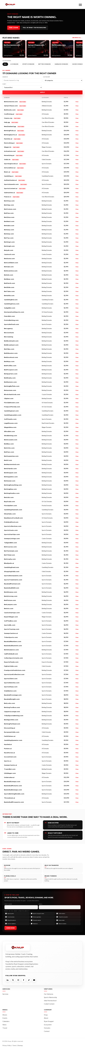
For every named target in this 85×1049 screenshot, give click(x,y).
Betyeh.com (8, 250)
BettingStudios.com (11, 493)
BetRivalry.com (10, 378)
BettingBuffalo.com (11, 386)
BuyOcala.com (9, 501)
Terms (14, 1045)
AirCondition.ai (13, 168)
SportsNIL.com (9, 625)
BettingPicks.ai (14, 130)
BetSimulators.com (11, 650)
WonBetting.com (10, 435)
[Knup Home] (10, 4)
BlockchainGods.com (12, 394)
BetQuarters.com (10, 374)
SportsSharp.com (10, 687)
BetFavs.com (9, 452)
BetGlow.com (9, 217)
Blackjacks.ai (9, 563)
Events (4, 1018)
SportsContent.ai (14, 188)
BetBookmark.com (11, 341)
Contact (47, 1031)
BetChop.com (9, 201)
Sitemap (20, 1045)
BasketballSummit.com (13, 645)
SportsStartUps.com (12, 534)
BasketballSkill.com (11, 588)
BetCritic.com (9, 448)
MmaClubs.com (10, 514)
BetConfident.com (11, 262)
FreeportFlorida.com (12, 407)
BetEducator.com (11, 353)
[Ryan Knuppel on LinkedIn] (7, 980)
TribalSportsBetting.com (13, 715)
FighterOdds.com (11, 666)
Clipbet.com (8, 398)
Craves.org (12, 118)
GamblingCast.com (11, 411)
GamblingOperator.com (13, 740)
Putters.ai (8, 748)
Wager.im (11, 147)
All (5, 64)
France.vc (11, 197)
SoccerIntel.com (10, 757)
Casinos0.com (9, 254)
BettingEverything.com (13, 485)
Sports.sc (7, 761)
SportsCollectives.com (12, 526)
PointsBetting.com (11, 320)
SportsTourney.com (11, 629)
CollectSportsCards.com (13, 658)
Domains (47, 1028)
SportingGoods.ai (15, 163)
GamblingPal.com (11, 299)
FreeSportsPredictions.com (14, 670)
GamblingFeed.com (11, 567)
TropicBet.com (9, 769)
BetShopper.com (10, 472)
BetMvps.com (9, 361)
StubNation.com (10, 691)
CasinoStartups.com (12, 612)
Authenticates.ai (14, 180)
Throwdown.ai (9, 798)
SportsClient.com (10, 678)
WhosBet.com (9, 431)
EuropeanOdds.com (11, 732)
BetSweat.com (9, 481)
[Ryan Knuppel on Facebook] (23, 980)
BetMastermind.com (12, 464)
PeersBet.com (9, 316)
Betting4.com (9, 242)
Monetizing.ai (13, 155)
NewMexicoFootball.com (13, 518)
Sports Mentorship (50, 997)
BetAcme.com (9, 258)
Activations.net (14, 151)
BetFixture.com (10, 600)
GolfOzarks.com (10, 419)
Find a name (13, 27)
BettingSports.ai (14, 135)
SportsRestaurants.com (13, 575)
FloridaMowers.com (11, 402)
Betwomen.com (10, 390)
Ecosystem (48, 1025)
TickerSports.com (11, 637)
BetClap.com (9, 205)
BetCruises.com (10, 209)
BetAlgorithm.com (11, 720)
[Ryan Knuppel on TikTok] (29, 980)
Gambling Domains (61, 64)
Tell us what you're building (34, 27)
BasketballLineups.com (13, 790)
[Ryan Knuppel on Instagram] (18, 980)
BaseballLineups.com (12, 781)
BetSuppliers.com (11, 477)
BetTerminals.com (11, 551)
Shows (4, 1015)
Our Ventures (48, 994)
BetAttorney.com (10, 596)
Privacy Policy (6, 1045)
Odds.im (11, 159)
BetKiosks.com (14, 110)
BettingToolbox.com (12, 707)
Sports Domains (28, 64)
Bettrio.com (8, 608)
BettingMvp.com (10, 489)
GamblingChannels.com (13, 509)
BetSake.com (9, 225)
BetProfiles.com (10, 365)
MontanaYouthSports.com (14, 312)
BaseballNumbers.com (12, 641)
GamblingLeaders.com (12, 415)
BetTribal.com (9, 555)
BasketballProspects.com (14, 802)
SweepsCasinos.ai (11, 633)
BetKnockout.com (11, 357)
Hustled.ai (8, 744)
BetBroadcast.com (11, 345)
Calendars (5, 1021)
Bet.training (8, 337)
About (46, 1018)
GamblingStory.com (11, 304)
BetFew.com (9, 213)
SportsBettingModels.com (14, 794)
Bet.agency (8, 328)
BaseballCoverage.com (13, 695)
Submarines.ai (13, 192)
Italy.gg (11, 122)
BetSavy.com (9, 229)
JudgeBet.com (9, 308)
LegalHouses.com (11, 423)
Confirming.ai (13, 114)
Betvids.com (9, 497)
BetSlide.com (9, 287)
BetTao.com (8, 238)
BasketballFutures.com (13, 785)
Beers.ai (11, 172)
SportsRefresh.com (11, 324)
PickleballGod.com (11, 522)
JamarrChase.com (15, 106)
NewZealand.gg (14, 126)
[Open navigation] (80, 4)
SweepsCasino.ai (10, 765)
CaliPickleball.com (11, 654)
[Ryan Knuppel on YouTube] (34, 980)
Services (5, 994)
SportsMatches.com (11, 683)
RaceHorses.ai (9, 752)
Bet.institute (9, 332)
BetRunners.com (10, 382)
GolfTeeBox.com (10, 621)
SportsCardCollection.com (14, 674)
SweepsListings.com (12, 538)
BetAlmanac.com (10, 592)
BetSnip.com (9, 234)
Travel (4, 1028)
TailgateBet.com (10, 542)
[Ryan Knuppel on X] (13, 980)
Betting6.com (9, 246)
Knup (46, 1015)
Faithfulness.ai (9, 736)
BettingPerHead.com (12, 724)
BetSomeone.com (15, 101)
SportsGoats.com (11, 530)
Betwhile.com (9, 295)
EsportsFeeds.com (11, 662)
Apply (42, 92)
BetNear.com (9, 279)
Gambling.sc (12, 176)
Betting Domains (44, 64)
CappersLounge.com (12, 711)
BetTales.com (9, 291)
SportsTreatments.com (13, 580)
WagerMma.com (10, 427)
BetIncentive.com (10, 271)
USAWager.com (10, 773)
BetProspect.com (11, 370)
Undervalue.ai (9, 777)
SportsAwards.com (15, 184)
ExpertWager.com (11, 617)
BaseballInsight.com (12, 699)
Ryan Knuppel (48, 1021)
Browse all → (77, 37)
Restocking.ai (13, 143)
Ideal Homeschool (50, 1000)
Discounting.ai (9, 728)
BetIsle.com (8, 275)
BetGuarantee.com (11, 456)
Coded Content (49, 1004)
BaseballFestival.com (12, 584)
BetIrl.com (8, 460)
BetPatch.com (9, 283)
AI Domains (14, 64)
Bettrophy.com (10, 559)
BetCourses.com (10, 547)
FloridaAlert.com (10, 505)
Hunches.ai (12, 139)
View (76, 101)
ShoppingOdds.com (11, 571)
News (4, 1025)
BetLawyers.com (10, 604)
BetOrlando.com (10, 468)
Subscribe (10, 928)
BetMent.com (9, 221)
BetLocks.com (9, 703)
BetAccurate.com (10, 440)
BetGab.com (9, 266)
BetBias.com (9, 444)
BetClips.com (9, 349)
